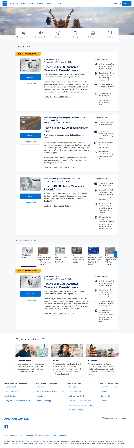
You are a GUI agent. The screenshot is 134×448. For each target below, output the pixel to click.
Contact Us (117, 3)
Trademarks (29, 435)
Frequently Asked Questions (80, 401)
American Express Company (26, 441)
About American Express (110, 387)
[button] (79, 77)
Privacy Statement (59, 435)
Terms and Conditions (13, 435)
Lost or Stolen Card (76, 391)
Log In (126, 3)
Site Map (104, 401)
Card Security (74, 387)
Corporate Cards (11, 391)
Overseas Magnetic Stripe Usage (82, 405)
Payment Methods (76, 410)
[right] (115, 254)
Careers (104, 391)
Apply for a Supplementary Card (17, 401)
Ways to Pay (41, 396)
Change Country (120, 419)
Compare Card (30, 83)
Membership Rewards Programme (50, 391)
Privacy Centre (43, 435)
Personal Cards (11, 387)
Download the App (44, 401)
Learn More (30, 77)
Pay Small (40, 405)
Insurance (40, 387)
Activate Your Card (76, 396)
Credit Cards (10, 396)
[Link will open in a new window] (6, 427)
